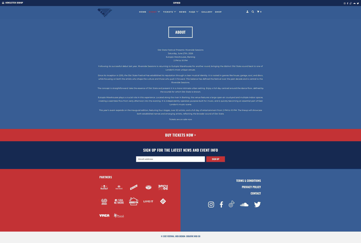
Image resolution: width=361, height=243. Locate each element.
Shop (218, 12)
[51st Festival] (111, 11)
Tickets (168, 12)
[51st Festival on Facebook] (221, 205)
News (182, 12)
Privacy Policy (251, 187)
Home (142, 12)
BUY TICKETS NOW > (180, 135)
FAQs (192, 12)
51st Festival (168, 236)
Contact (256, 193)
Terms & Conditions (248, 180)
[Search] (253, 11)
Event (153, 12)
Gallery (207, 12)
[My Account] (248, 11)
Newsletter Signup (14, 2)
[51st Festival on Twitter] (257, 204)
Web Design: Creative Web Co (187, 236)
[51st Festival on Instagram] (211, 204)
